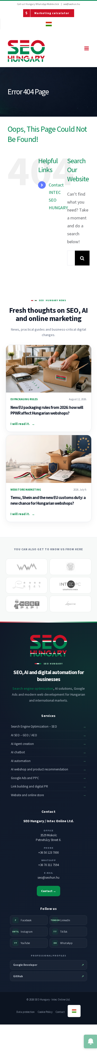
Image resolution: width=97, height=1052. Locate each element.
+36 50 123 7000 (48, 852)
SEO (41, 300)
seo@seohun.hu (71, 4)
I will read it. (22, 424)
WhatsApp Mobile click (47, 4)
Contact (60, 1012)
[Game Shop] (70, 566)
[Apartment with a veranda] (27, 585)
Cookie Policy (45, 1012)
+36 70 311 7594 (48, 865)
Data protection (25, 1012)
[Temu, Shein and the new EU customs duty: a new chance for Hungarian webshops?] (48, 459)
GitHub (48, 976)
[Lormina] (70, 604)
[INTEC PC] (70, 585)
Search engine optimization (32, 688)
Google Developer (48, 965)
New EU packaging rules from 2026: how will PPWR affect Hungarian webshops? (46, 410)
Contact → (48, 891)
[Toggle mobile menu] (87, 48)
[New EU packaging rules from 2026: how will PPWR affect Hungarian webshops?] (48, 369)
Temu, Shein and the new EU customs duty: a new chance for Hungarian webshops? (48, 500)
